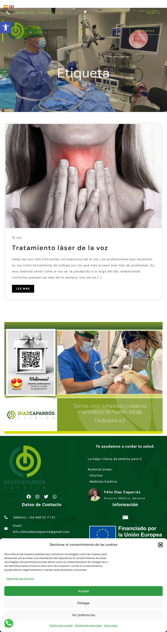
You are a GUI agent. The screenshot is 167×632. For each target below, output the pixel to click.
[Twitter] (46, 497)
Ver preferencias (83, 615)
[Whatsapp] (55, 497)
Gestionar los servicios (20, 578)
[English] (12, 6)
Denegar (83, 603)
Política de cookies (61, 625)
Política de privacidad (88, 625)
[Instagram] (37, 497)
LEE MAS (23, 288)
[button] (5, 27)
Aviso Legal (110, 625)
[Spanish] (6, 6)
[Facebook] (29, 497)
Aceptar (83, 591)
